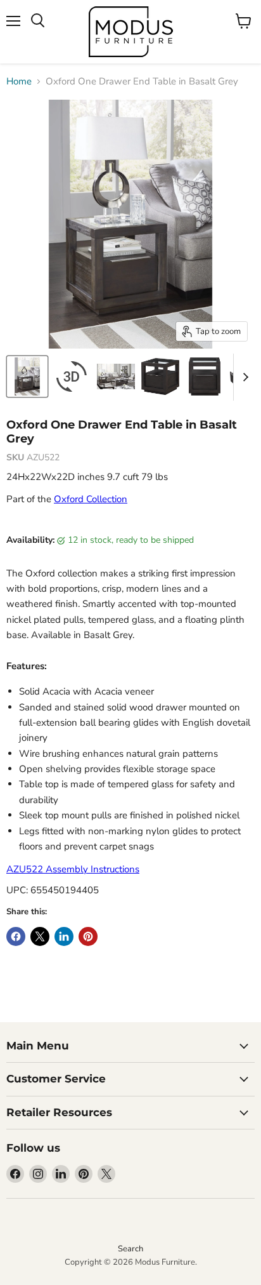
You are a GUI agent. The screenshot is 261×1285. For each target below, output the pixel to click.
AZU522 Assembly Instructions (72, 869)
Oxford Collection (90, 499)
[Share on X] (39, 936)
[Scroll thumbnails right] (243, 377)
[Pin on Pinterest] (88, 936)
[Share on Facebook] (15, 936)
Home (19, 81)
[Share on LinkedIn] (63, 936)
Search (130, 1249)
